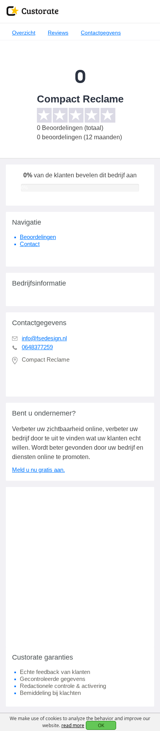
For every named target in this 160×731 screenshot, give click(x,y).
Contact (30, 244)
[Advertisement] (80, 567)
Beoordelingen (38, 237)
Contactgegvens (101, 32)
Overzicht (23, 32)
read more (72, 725)
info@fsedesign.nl (44, 338)
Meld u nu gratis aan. (38, 469)
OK (101, 725)
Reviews (58, 32)
